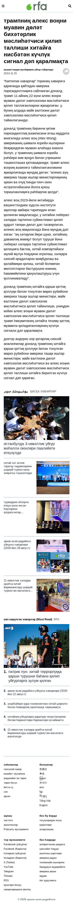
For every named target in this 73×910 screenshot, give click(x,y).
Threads (8, 875)
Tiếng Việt (45, 800)
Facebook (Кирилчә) (15, 848)
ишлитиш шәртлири (50, 853)
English (43, 805)
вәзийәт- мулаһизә (14, 773)
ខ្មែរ (40, 791)
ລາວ (41, 787)
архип (7, 796)
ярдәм (43, 875)
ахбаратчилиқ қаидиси (52, 844)
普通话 (43, 769)
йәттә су (8, 787)
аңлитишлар (11, 824)
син (6, 791)
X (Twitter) (9, 862)
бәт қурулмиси (47, 880)
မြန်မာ (42, 778)
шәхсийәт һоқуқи (49, 848)
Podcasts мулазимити (16, 829)
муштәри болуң (12, 885)
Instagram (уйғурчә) (15, 853)
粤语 (41, 773)
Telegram (9, 871)
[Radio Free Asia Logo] (36, 6)
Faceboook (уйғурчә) (15, 844)
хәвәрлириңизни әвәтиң (17, 889)
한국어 (43, 782)
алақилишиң (46, 829)
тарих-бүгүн (10, 782)
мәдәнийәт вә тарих (15, 778)
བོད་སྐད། (43, 796)
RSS (6, 880)
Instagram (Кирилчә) (15, 857)
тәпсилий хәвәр (13, 769)
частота (8, 820)
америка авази (47, 871)
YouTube (8, 866)
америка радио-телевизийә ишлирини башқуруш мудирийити (52, 862)
